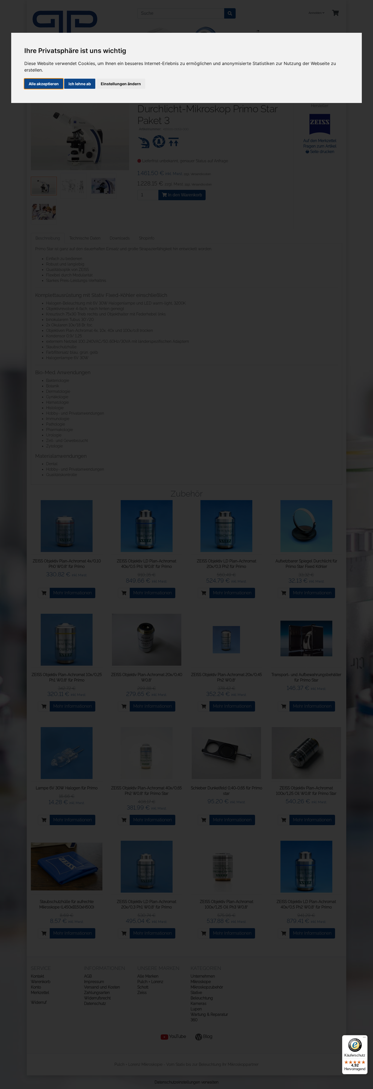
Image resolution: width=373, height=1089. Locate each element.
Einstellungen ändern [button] (121, 83)
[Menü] (364, 1038)
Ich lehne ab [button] (80, 83)
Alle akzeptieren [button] (44, 83)
